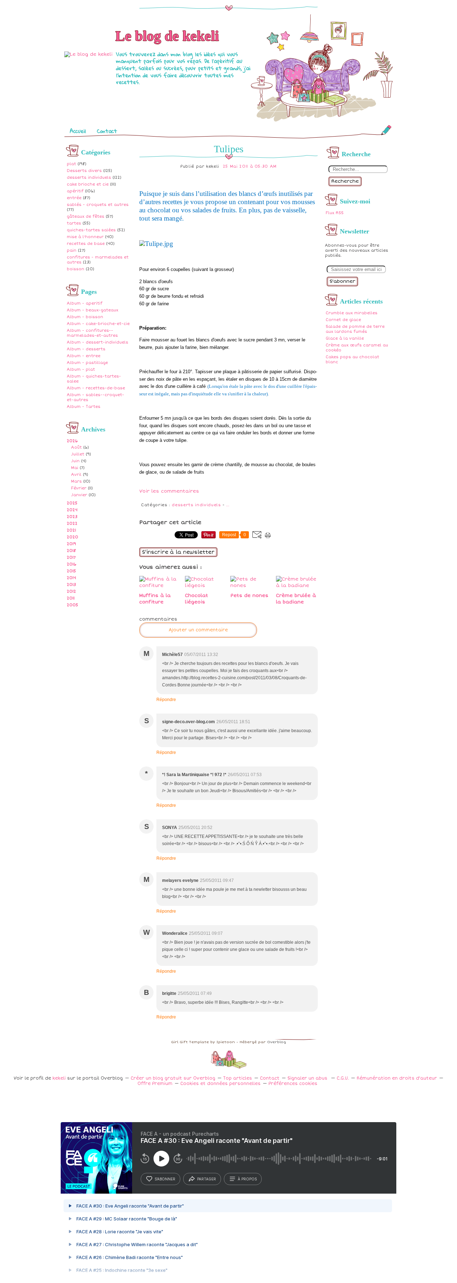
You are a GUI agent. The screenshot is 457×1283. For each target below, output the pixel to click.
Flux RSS (334, 213)
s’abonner (165, 1179)
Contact (107, 131)
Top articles (237, 1078)
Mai (74, 467)
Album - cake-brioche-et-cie (98, 323)
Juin (75, 461)
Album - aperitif (84, 303)
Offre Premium (154, 1083)
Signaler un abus (308, 1078)
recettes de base (86, 243)
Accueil (78, 131)
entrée (74, 198)
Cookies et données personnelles (220, 1083)
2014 (71, 578)
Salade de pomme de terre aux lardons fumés (355, 329)
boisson (75, 269)
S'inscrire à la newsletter (178, 552)
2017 (71, 557)
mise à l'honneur (85, 237)
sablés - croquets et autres (98, 204)
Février (78, 488)
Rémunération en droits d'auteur (397, 1078)
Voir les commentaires (169, 491)
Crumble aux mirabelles (351, 313)
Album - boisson (85, 317)
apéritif (75, 191)
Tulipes (228, 148)
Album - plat (81, 369)
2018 (71, 550)
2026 (72, 441)
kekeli (59, 1078)
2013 (71, 584)
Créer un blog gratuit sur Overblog (173, 1078)
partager (206, 1179)
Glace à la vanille (345, 338)
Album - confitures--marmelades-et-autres (92, 333)
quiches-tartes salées (91, 230)
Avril (76, 474)
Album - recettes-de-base (96, 388)
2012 (71, 591)
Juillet (77, 454)
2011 (71, 598)
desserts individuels (89, 177)
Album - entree (83, 356)
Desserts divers (84, 170)
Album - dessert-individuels (97, 342)
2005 (72, 605)
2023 (72, 516)
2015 (71, 571)
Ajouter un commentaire (198, 630)
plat (71, 164)
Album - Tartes (83, 406)
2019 (71, 544)
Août (76, 447)
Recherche (345, 181)
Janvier (79, 495)
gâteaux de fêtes (85, 216)
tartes (74, 223)
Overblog (276, 1042)
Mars (76, 481)
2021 (71, 530)
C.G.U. (343, 1078)
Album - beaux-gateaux (92, 310)
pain (71, 250)
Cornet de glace (343, 319)
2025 (72, 503)
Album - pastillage (87, 362)
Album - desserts (86, 349)
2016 (71, 564)
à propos (247, 1179)
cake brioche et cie (88, 184)
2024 (72, 510)
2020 (72, 537)
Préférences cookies (292, 1083)
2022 (72, 523)
